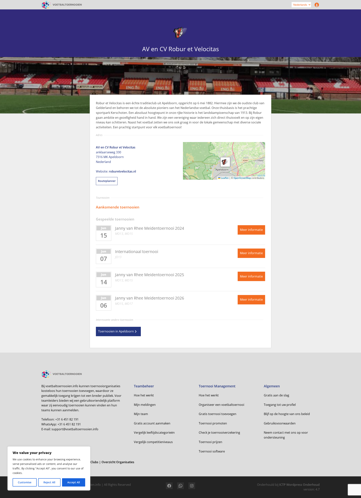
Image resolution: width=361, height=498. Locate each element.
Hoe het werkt (144, 395)
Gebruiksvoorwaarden (280, 423)
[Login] (316, 4)
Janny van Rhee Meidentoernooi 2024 (149, 228)
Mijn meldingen (145, 405)
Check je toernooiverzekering (219, 432)
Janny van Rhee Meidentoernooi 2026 (149, 298)
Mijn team (141, 414)
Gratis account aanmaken (152, 423)
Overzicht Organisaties (118, 462)
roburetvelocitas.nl (122, 171)
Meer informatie (251, 230)
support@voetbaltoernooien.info (75, 429)
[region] (49, 468)
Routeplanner (107, 181)
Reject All (49, 482)
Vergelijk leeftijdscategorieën (154, 432)
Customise (24, 482)
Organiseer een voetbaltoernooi (221, 405)
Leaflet (224, 177)
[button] (225, 162)
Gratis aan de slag (276, 395)
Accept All (73, 482)
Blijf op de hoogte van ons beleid (287, 414)
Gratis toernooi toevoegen (217, 414)
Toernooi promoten (213, 423)
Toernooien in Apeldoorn (116, 331)
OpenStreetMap (242, 177)
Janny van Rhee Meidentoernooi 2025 (149, 274)
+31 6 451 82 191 (67, 419)
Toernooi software (212, 451)
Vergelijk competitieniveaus (153, 442)
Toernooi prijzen (210, 442)
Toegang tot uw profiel (280, 405)
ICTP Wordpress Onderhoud (299, 485)
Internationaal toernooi (136, 251)
